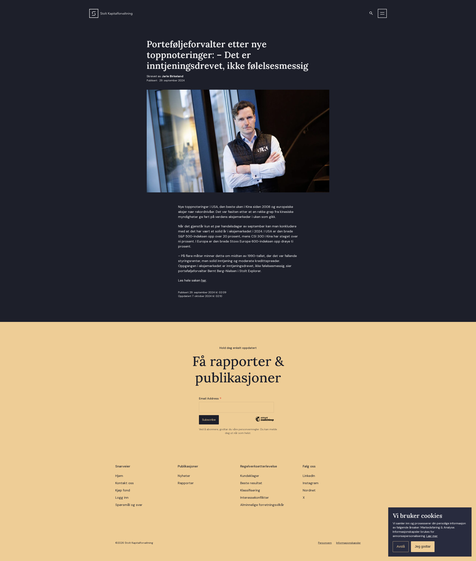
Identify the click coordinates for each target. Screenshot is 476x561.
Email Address (210, 398)
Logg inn (121, 497)
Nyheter (184, 476)
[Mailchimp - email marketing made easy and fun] (264, 422)
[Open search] (371, 13)
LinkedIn (309, 476)
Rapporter (186, 483)
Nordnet (309, 490)
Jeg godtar (423, 546)
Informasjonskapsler (348, 542)
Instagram (311, 483)
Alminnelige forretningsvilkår (262, 505)
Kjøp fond (122, 490)
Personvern (325, 542)
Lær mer (432, 536)
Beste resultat (251, 483)
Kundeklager (249, 476)
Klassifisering (250, 490)
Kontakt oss (124, 483)
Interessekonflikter (254, 497)
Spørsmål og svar (128, 505)
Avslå (401, 546)
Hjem (119, 476)
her (203, 280)
